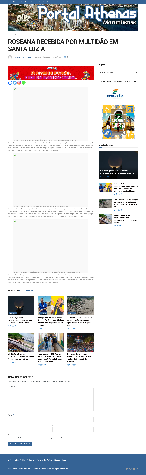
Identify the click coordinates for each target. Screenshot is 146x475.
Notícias (15, 2)
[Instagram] (19, 83)
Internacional (35, 2)
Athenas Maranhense (23, 57)
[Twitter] (15, 83)
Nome (11, 415)
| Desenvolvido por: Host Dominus (57, 469)
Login (55, 2)
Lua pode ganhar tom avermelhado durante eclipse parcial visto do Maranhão (20, 320)
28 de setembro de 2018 (43, 57)
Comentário (13, 386)
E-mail (11, 425)
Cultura (21, 2)
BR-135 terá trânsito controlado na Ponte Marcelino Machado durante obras (21, 356)
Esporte (27, 2)
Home (10, 35)
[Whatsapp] (24, 83)
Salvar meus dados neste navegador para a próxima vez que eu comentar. (36, 438)
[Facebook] (10, 83)
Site (53, 425)
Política (43, 2)
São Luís (50, 2)
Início (9, 2)
